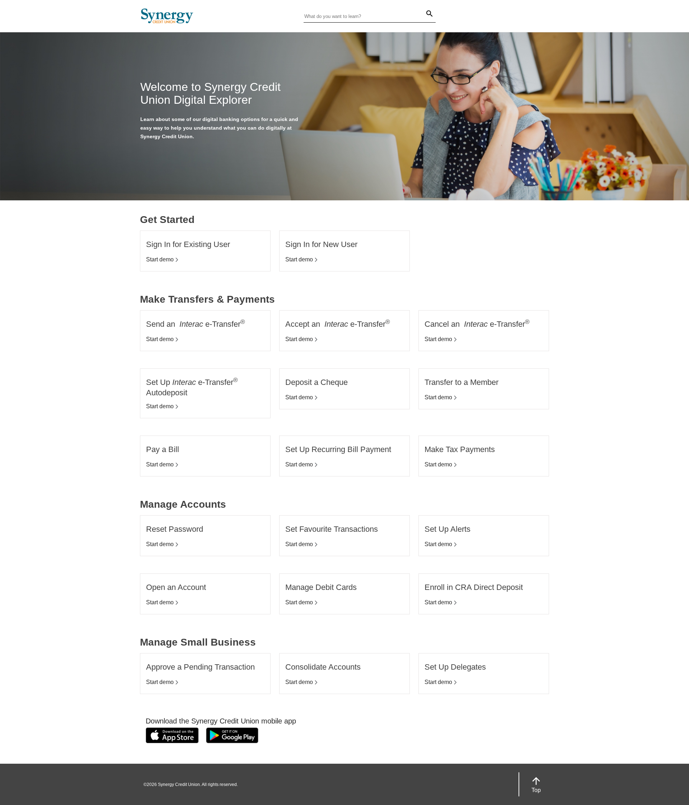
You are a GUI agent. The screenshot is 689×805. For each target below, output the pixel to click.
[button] (536, 784)
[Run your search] (425, 14)
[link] (172, 736)
